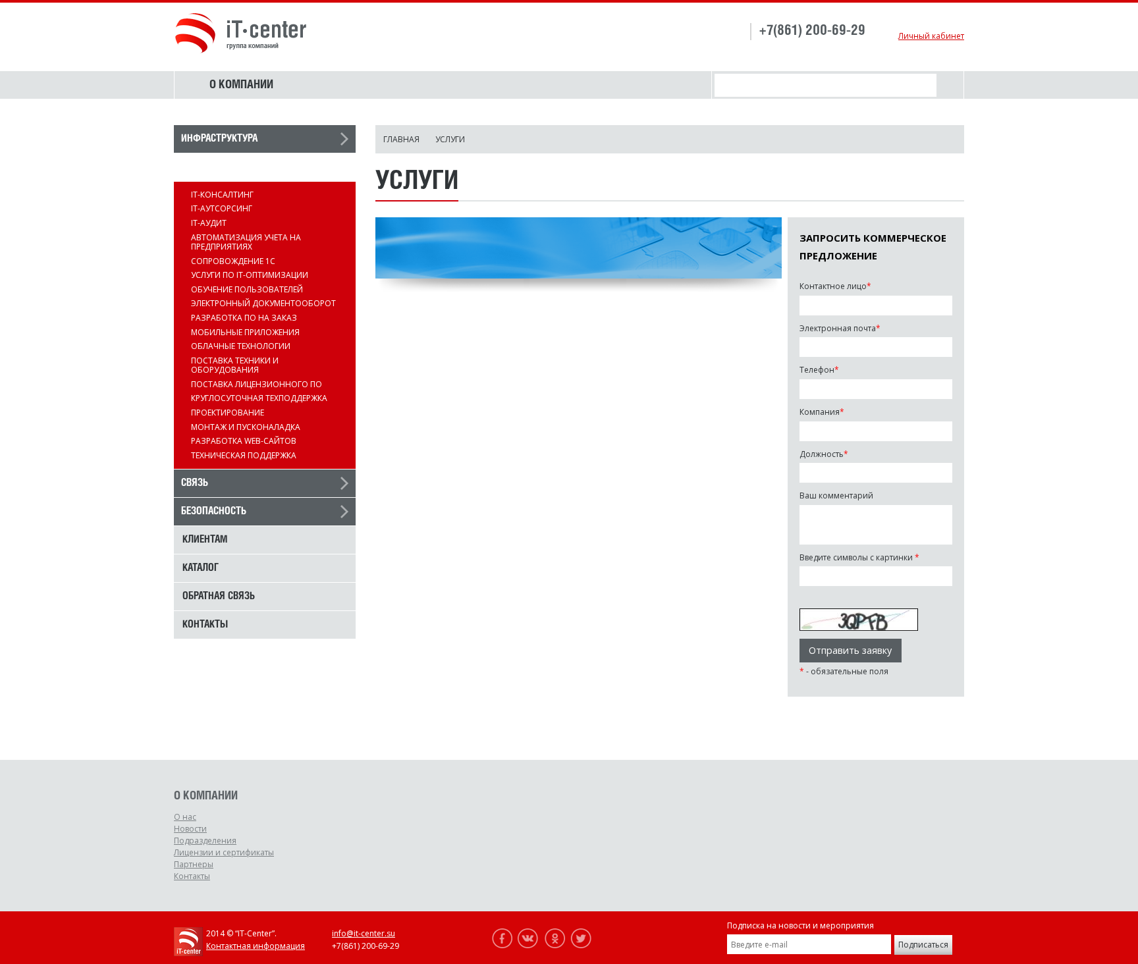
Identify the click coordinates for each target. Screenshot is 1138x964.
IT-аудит (209, 222)
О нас (185, 816)
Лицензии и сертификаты (224, 852)
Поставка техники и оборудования (235, 365)
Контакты (205, 624)
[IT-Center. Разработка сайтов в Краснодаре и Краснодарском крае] (188, 953)
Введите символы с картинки (859, 557)
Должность (823, 454)
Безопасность (213, 511)
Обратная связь (218, 596)
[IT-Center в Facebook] (501, 945)
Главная (401, 139)
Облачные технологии (240, 346)
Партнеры (193, 864)
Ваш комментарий (836, 496)
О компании (241, 85)
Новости (190, 828)
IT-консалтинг (222, 194)
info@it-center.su (363, 933)
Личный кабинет (931, 35)
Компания (821, 412)
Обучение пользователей (247, 289)
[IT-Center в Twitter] (580, 945)
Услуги (197, 167)
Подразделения (205, 840)
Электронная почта (840, 328)
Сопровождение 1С (233, 261)
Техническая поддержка (243, 455)
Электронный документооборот (263, 303)
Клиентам (204, 540)
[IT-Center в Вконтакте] (528, 945)
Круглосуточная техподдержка (259, 398)
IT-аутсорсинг (221, 208)
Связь (194, 483)
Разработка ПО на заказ (244, 317)
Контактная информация (255, 945)
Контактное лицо (835, 286)
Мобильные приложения (245, 332)
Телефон (819, 370)
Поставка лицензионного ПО (256, 384)
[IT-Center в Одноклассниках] (554, 945)
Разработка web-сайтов (243, 440)
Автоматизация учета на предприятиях (246, 242)
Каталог (200, 568)
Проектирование (227, 412)
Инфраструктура (219, 139)
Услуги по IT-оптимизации (249, 275)
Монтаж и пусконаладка (245, 427)
